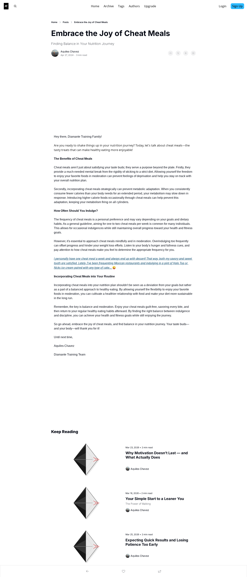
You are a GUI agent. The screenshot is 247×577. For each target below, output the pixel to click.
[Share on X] (178, 53)
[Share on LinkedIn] (193, 53)
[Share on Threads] (185, 53)
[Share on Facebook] (170, 53)
